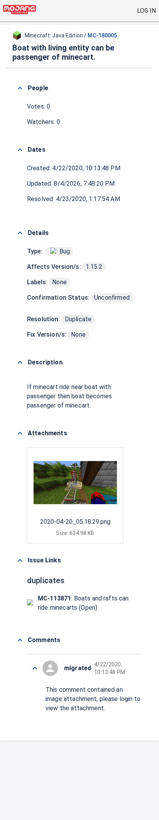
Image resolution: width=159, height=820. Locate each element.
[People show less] (20, 88)
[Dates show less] (20, 150)
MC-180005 (102, 35)
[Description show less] (20, 362)
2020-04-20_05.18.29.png (75, 521)
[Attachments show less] (20, 433)
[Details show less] (20, 233)
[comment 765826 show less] (34, 668)
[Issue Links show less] (20, 560)
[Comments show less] (20, 640)
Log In (146, 10)
